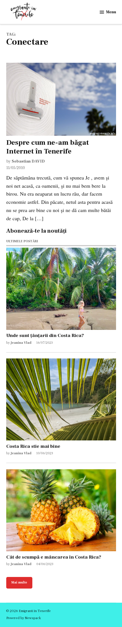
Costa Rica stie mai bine (33, 446)
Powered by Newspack (23, 618)
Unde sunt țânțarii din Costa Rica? (45, 335)
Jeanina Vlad (20, 343)
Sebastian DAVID (28, 161)
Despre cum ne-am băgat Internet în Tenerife (47, 146)
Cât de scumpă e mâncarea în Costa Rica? (53, 557)
